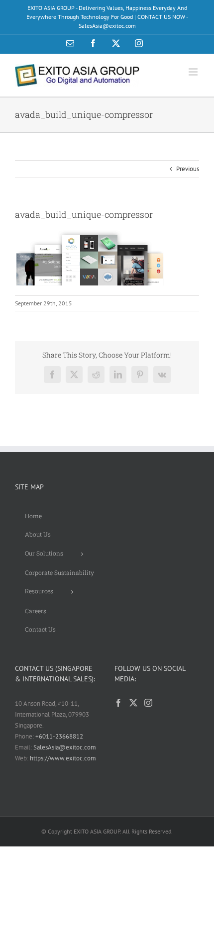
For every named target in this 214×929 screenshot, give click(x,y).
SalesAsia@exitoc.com (64, 747)
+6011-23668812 (59, 736)
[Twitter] (133, 703)
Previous (187, 169)
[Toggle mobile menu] (194, 72)
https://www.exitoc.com (63, 758)
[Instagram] (148, 703)
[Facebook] (118, 703)
